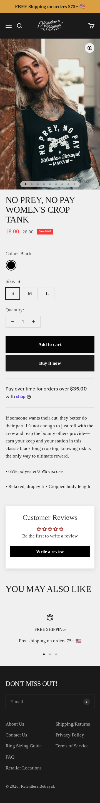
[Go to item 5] (50, 184)
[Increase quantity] (33, 321)
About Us (15, 724)
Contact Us (16, 735)
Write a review (50, 551)
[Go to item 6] (56, 184)
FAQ (10, 757)
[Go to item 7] (62, 184)
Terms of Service (72, 745)
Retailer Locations (24, 768)
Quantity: (15, 309)
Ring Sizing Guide (24, 745)
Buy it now (50, 363)
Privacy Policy (70, 735)
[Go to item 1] (25, 184)
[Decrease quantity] (13, 321)
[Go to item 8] (68, 184)
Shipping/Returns (73, 724)
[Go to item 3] (38, 184)
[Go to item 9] (74, 184)
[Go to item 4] (44, 184)
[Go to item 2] (31, 184)
